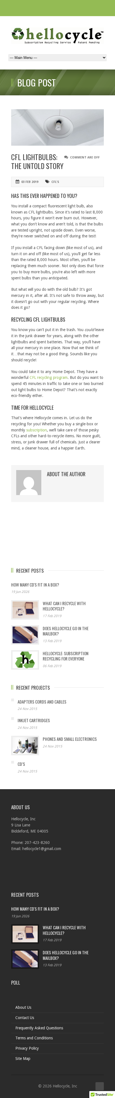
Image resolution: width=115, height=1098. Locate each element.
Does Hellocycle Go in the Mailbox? (65, 631)
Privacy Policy (27, 1048)
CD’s (21, 764)
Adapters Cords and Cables (42, 702)
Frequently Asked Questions (39, 1028)
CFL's (55, 182)
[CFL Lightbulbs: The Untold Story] (57, 127)
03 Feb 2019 (29, 182)
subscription (36, 430)
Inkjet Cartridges (34, 720)
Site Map (22, 1058)
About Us (23, 1007)
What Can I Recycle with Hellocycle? (64, 606)
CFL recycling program (49, 377)
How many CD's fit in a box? (35, 585)
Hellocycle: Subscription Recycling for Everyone (65, 656)
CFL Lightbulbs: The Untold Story (37, 161)
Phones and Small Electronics (70, 739)
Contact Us (24, 1017)
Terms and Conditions (34, 1038)
